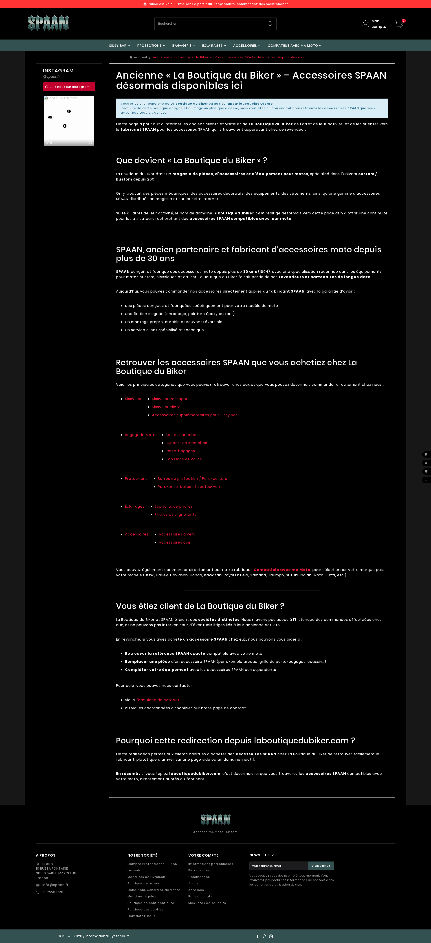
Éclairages (135, 506)
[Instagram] (270, 936)
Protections (136, 478)
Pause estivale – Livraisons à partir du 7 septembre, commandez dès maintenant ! (218, 4)
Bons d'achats (200, 896)
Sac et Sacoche (181, 434)
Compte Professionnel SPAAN (152, 864)
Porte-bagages (180, 451)
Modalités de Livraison (146, 877)
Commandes (199, 877)
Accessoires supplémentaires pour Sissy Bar (194, 415)
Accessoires (137, 534)
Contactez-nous (141, 916)
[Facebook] (257, 936)
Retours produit (201, 870)
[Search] (270, 23)
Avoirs (193, 883)
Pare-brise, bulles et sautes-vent (190, 486)
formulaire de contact (158, 700)
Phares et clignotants (176, 514)
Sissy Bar (133, 398)
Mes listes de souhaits (207, 903)
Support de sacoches (186, 442)
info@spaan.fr (55, 885)
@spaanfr (51, 76)
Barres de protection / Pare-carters (192, 478)
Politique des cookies (146, 909)
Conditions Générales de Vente (154, 890)
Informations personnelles (210, 864)
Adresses (196, 890)
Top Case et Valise (184, 459)
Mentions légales (142, 896)
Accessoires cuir (175, 542)
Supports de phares (174, 506)
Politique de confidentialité (151, 903)
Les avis (134, 870)
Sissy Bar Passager (170, 398)
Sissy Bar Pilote (166, 407)
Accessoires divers (177, 534)
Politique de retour (144, 883)
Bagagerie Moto (140, 434)
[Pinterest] (264, 936)
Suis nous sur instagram (70, 87)
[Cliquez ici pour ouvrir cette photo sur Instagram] (90, 142)
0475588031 (52, 892)
